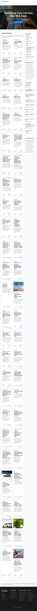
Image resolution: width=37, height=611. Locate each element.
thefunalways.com (13, 594)
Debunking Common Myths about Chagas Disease (6, 485)
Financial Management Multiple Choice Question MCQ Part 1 (17, 266)
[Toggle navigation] (34, 1)
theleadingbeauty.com (22, 597)
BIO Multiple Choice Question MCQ (6, 335)
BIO (31, 37)
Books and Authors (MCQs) (18, 115)
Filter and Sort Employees (6, 43)
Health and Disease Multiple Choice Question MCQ (6, 315)
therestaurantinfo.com (31, 596)
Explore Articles (18, 22)
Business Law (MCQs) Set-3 (17, 80)
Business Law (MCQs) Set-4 (6, 80)
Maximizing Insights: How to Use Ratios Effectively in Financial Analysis (18, 476)
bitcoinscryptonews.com (23, 595)
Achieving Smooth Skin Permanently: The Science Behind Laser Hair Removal (7, 393)
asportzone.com (13, 596)
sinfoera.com (4, 596)
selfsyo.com (4, 597)
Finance (31, 43)
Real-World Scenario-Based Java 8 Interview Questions (6, 61)
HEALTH (27, 39)
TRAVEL (27, 43)
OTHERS (27, 45)
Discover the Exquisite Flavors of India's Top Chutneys (18, 314)
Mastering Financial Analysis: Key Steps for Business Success (7, 504)
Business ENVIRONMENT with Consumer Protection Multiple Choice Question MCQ (6, 182)
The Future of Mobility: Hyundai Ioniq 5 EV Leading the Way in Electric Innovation (7, 533)
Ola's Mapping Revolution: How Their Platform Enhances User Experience (6, 117)
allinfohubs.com (30, 600)
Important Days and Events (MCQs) (6, 137)
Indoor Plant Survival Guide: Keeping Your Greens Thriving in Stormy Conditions (18, 245)
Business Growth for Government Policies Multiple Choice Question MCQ (18, 138)
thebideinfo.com (21, 599)
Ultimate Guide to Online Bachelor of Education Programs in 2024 (18, 454)
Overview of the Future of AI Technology (6, 412)
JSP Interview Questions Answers (6, 202)
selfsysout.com (4, 599)
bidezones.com (21, 600)
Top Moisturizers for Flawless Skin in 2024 (6, 373)
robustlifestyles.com (22, 598)
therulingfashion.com (22, 596)
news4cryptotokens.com (23, 593)
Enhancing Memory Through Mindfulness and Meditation (18, 413)
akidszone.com (30, 595)
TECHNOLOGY (28, 41)
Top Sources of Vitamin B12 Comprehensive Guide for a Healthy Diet (6, 245)
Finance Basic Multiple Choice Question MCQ (17, 180)
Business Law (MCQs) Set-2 (6, 97)
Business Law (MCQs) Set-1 (17, 97)
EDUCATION (28, 37)
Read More (9, 53)
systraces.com (4, 598)
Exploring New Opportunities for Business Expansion (18, 202)
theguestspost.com (31, 597)
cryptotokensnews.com (23, 594)
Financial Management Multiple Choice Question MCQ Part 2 (6, 266)
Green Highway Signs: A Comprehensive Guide (17, 296)
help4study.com (30, 593)
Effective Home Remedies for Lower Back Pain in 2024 (18, 353)
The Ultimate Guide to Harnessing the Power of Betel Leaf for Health (17, 533)
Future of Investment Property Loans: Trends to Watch (18, 504)
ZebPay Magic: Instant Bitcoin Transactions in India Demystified (18, 373)
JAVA (27, 58)
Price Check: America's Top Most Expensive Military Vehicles (18, 563)
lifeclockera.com (30, 598)
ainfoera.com (12, 597)
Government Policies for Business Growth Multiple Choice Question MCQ (6, 159)
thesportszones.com (13, 595)
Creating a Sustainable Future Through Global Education (7, 553)
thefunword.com (13, 593)
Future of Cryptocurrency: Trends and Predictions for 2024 (18, 434)
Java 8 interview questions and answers (18, 61)
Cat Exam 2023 (28, 51)
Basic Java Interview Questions (5, 285)
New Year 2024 (28, 54)
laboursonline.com (31, 594)
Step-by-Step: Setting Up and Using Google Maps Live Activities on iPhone (6, 433)
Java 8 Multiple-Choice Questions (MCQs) (18, 42)
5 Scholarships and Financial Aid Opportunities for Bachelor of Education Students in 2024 (7, 455)
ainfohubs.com (30, 599)
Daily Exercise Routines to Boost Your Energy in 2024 (7, 222)
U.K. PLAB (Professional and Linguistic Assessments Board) (29, 48)
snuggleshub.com (13, 598)
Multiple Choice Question (30, 56)
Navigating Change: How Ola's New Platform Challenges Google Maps (17, 223)
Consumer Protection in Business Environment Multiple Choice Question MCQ (17, 159)
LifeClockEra (5, 1)
